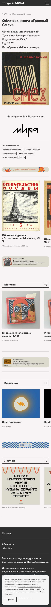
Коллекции (6, 426)
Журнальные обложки (11, 246)
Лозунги (15, 507)
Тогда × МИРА (13, 3)
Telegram (7, 547)
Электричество (11, 422)
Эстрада (22, 507)
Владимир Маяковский (12, 149)
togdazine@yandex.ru (29, 558)
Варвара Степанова (32, 149)
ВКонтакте (8, 543)
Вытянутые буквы (10, 157)
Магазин (5, 340)
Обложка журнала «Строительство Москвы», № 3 (21, 238)
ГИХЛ (22, 157)
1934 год (24, 246)
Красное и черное (26, 153)
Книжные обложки (21, 14)
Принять (11, 599)
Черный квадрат (9, 153)
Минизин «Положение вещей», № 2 (16, 334)
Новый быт (14, 340)
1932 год (6, 14)
